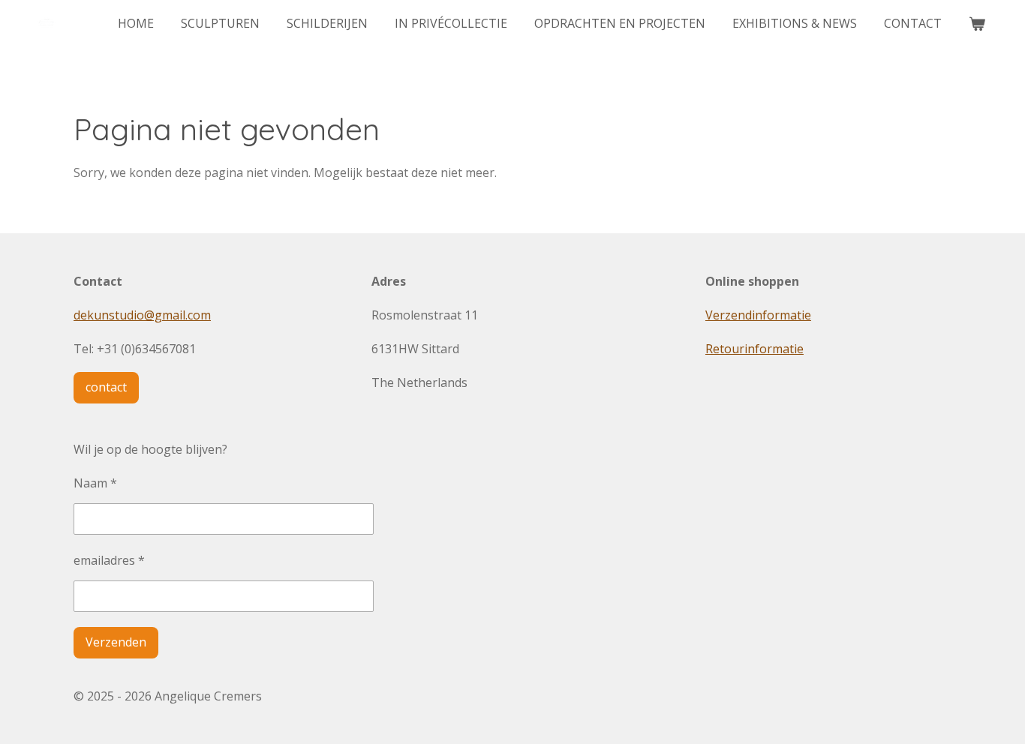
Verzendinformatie (758, 315)
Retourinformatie (754, 348)
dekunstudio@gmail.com (142, 315)
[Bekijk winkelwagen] (977, 23)
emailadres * (109, 560)
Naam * (95, 483)
